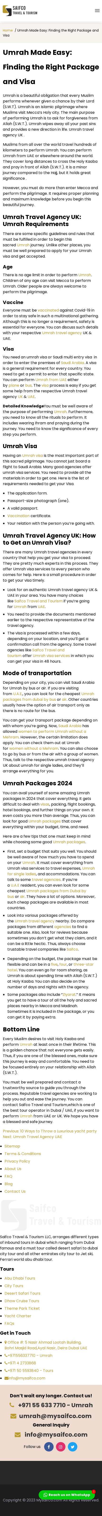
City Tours (14, 1286)
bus (28, 385)
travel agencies (46, 879)
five (54, 964)
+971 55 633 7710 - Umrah (55, 1405)
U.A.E (17, 694)
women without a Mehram (33, 748)
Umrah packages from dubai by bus (48, 696)
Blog (9, 1184)
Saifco (72, 949)
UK (20, 396)
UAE (31, 396)
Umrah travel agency (62, 333)
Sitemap (12, 1146)
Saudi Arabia (72, 362)
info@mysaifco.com (26, 1378)
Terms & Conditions (23, 1153)
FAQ (8, 1176)
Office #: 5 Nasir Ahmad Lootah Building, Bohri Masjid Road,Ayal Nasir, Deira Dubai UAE (46, 1345)
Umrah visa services (51, 655)
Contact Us (15, 1191)
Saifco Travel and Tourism (38, 601)
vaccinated (48, 310)
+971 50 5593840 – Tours (30, 1370)
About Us (13, 1168)
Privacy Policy (17, 1161)
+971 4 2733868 (22, 1363)
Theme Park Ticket (22, 1308)
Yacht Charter (18, 1316)
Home (8, 30)
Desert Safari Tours (22, 1293)
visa (45, 385)
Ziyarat (69, 994)
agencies (62, 926)
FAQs (9, 1323)
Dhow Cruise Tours (22, 1301)
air (64, 699)
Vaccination (18, 516)
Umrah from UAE (51, 379)
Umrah (23, 245)
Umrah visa (32, 455)
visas (44, 804)
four (62, 964)
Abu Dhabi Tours (20, 1278)
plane (13, 385)
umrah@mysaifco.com (55, 1416)
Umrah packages (44, 821)
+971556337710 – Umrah (30, 1355)
